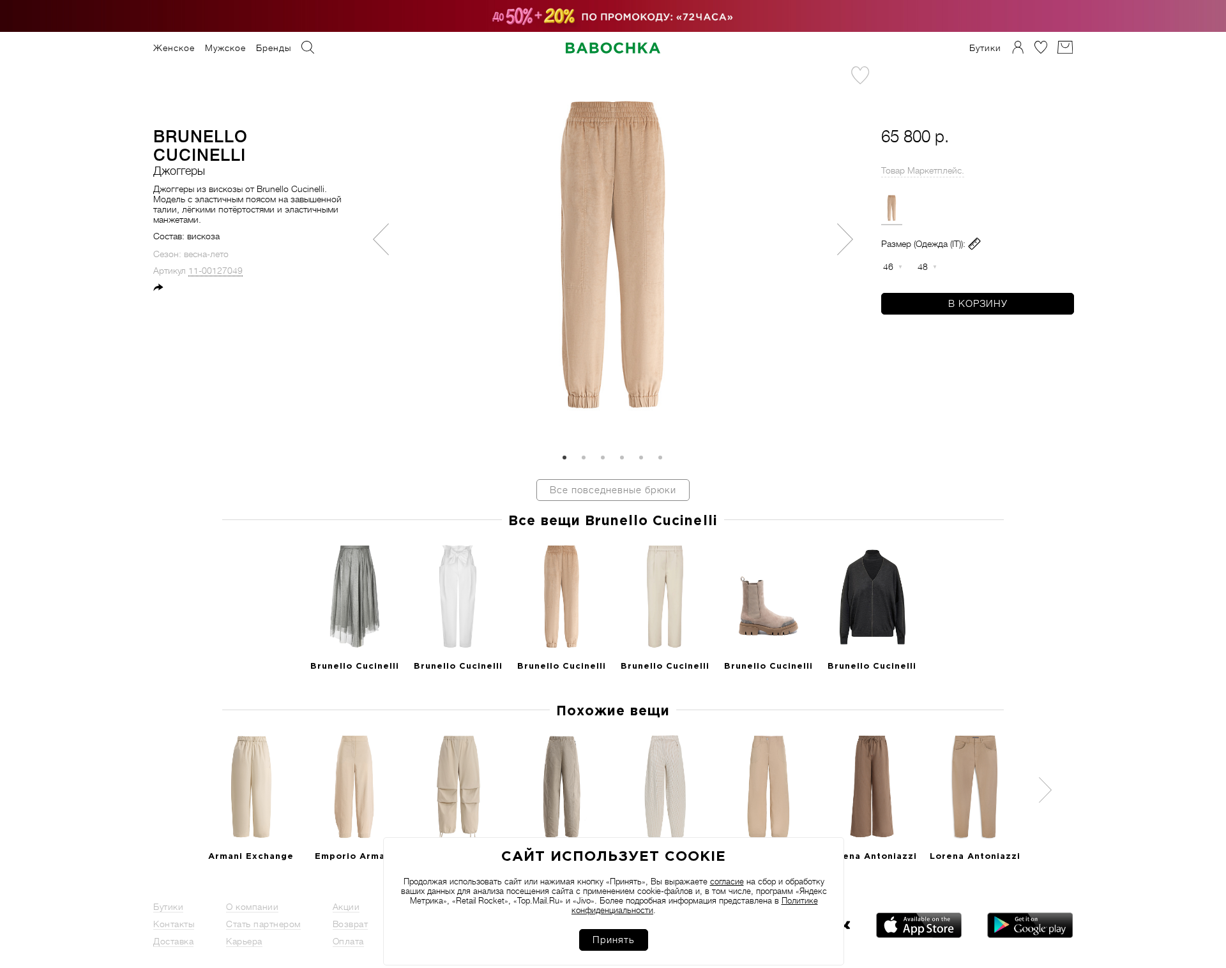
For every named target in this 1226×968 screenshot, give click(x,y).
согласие (727, 881)
